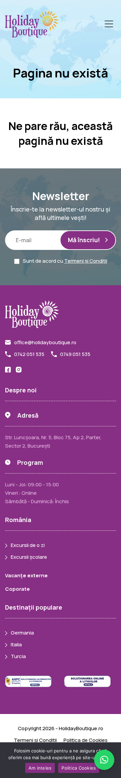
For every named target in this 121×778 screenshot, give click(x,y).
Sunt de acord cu (65, 260)
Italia (16, 644)
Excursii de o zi (28, 545)
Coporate (17, 588)
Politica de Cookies (86, 740)
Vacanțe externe (26, 575)
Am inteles (40, 768)
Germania (22, 632)
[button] (104, 760)
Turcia (18, 656)
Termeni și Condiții (85, 260)
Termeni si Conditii (35, 740)
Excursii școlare (29, 556)
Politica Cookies (79, 768)
